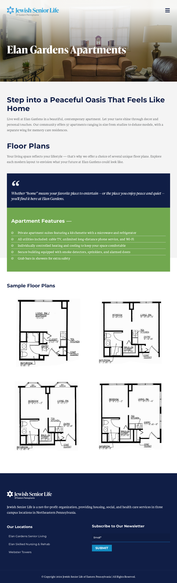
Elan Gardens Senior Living (28, 536)
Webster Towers (20, 552)
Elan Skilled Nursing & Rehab (29, 544)
